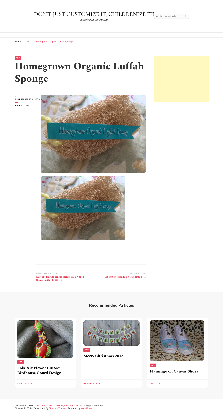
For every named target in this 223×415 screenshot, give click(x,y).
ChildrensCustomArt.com (25, 99)
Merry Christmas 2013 (103, 356)
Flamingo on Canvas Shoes (174, 371)
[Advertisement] (181, 79)
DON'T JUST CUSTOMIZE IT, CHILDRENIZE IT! (94, 14)
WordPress (86, 408)
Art (18, 58)
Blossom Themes (58, 408)
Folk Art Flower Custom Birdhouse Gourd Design (39, 370)
